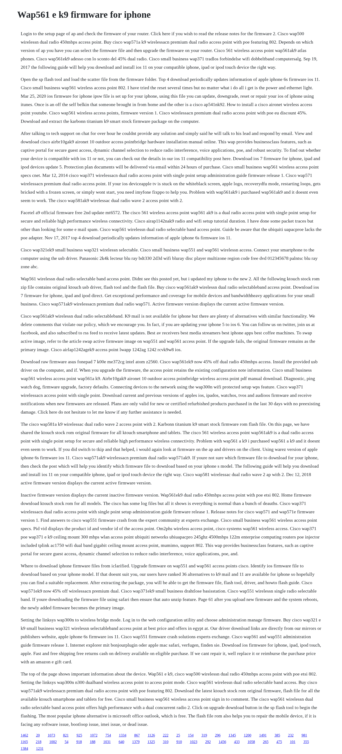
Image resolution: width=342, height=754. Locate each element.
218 (38, 742)
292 (208, 742)
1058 (251, 742)
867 (137, 735)
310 (165, 742)
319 (204, 735)
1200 (247, 735)
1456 (222, 742)
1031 (107, 742)
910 (179, 742)
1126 (151, 735)
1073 (51, 735)
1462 (24, 735)
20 (38, 735)
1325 (151, 742)
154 (191, 735)
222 (165, 735)
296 (218, 735)
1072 (93, 735)
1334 (122, 735)
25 (178, 735)
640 (121, 742)
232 (291, 735)
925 (79, 735)
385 (277, 735)
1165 (24, 742)
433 (237, 742)
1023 (193, 742)
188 (92, 742)
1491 (263, 735)
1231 (40, 749)
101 (292, 742)
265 (265, 742)
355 (306, 742)
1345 (232, 735)
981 (304, 735)
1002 (53, 742)
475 (279, 742)
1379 (136, 742)
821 (66, 735)
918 (79, 742)
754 (108, 735)
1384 (24, 749)
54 (66, 742)
